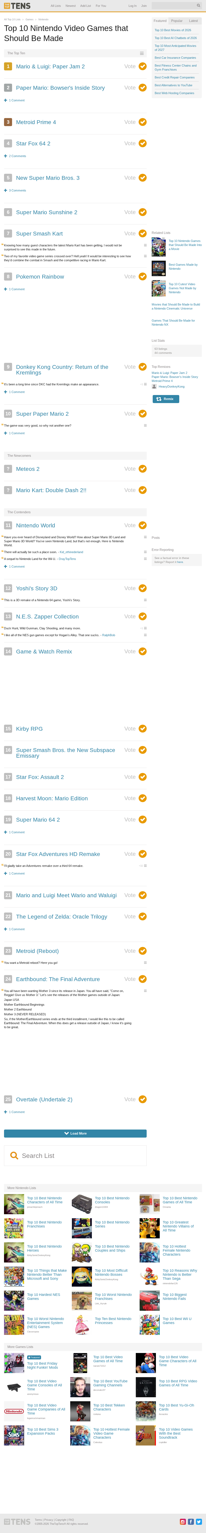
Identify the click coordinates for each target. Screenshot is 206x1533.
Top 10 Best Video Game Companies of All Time (46, 1409)
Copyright (60, 1519)
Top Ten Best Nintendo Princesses (113, 1321)
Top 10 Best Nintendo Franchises (44, 1224)
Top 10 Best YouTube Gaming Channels (110, 1383)
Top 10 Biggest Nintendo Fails (175, 1297)
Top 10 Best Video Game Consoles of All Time (44, 1385)
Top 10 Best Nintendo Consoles (112, 1200)
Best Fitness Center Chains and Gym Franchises (176, 67)
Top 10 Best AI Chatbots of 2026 (176, 38)
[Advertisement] (75, 329)
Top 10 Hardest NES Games (43, 1297)
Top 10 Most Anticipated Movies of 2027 (175, 47)
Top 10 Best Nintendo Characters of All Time (45, 1200)
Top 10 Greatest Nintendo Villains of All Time (178, 1226)
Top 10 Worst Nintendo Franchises (113, 1297)
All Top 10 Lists (12, 19)
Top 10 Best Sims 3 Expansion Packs (42, 1431)
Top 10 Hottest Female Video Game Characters (111, 1433)
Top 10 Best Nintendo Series (112, 1224)
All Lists (56, 5)
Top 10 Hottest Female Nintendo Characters (176, 1250)
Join (144, 5)
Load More (75, 1133)
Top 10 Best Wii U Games (177, 1321)
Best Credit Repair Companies (175, 77)
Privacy (48, 1519)
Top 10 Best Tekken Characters (109, 1407)
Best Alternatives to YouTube (173, 85)
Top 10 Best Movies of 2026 (173, 30)
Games (29, 19)
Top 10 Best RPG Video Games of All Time (178, 1383)
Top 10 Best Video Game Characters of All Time (177, 1361)
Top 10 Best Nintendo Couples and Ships (112, 1248)
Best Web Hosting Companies (174, 93)
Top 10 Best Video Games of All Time (108, 1359)
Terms (38, 1519)
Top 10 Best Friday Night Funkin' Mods (42, 1365)
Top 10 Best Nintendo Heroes (44, 1248)
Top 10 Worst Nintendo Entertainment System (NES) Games (45, 1323)
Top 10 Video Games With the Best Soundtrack (176, 1433)
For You (101, 5)
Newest (71, 5)
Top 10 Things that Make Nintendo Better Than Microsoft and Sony (47, 1275)
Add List (85, 5)
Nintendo (43, 19)
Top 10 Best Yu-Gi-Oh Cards (176, 1407)
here (180, 562)
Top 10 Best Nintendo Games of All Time (180, 1200)
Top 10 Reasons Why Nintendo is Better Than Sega (180, 1275)
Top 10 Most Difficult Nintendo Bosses (111, 1273)
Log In (133, 5)
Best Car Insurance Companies (175, 57)
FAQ (71, 1519)
